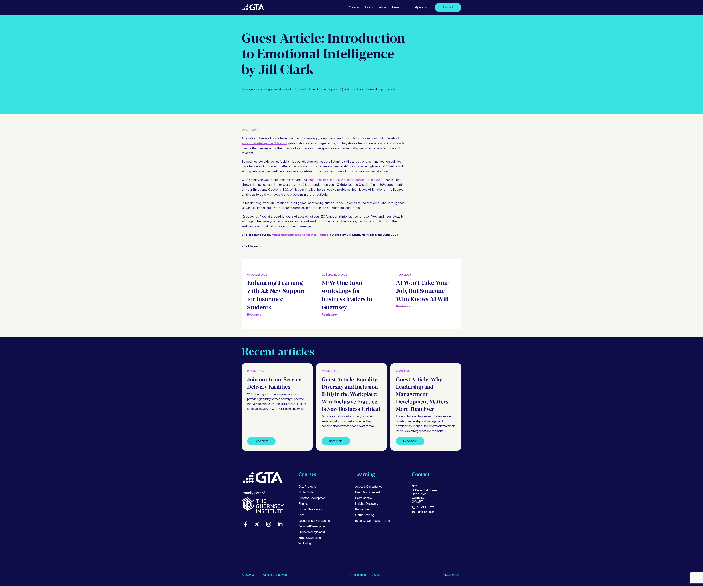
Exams (369, 7)
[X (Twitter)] (257, 524)
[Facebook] (245, 524)
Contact (448, 7)
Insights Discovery (366, 503)
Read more (261, 441)
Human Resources (310, 509)
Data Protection (308, 486)
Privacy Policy (451, 574)
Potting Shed (358, 574)
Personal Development (312, 526)
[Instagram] (268, 524)
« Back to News (251, 246)
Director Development (312, 498)
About (383, 7)
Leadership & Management (315, 520)
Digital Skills (305, 492)
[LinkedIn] (280, 524)
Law (301, 515)
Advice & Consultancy (368, 486)
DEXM (375, 574)
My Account (422, 7)
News (395, 7)
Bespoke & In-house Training (373, 520)
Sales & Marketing (309, 537)
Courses (354, 7)
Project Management (311, 532)
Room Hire (362, 509)
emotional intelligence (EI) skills (264, 143)
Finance (303, 503)
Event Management (367, 492)
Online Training (364, 515)
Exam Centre (363, 498)
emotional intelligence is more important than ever (344, 180)
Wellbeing (304, 543)
